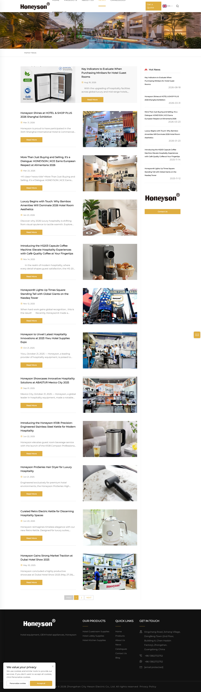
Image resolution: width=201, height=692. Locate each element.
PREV (69, 597)
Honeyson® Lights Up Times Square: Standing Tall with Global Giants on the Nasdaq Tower (45, 293)
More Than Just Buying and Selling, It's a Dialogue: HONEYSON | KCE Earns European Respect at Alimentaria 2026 (48, 161)
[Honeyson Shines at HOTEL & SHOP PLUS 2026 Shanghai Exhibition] (110, 129)
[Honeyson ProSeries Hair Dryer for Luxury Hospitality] (110, 483)
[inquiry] (197, 335)
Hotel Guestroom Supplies (96, 631)
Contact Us (59, 12)
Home (118, 631)
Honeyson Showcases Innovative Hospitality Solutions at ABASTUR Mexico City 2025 (48, 380)
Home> (27, 53)
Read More (92, 99)
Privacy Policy (148, 686)
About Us (120, 640)
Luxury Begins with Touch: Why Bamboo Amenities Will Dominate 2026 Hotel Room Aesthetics (47, 205)
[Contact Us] (162, 197)
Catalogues (121, 649)
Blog (117, 657)
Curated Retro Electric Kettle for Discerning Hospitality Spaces (47, 513)
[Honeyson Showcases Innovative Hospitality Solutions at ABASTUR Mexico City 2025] (110, 395)
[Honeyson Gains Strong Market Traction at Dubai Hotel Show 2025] (110, 572)
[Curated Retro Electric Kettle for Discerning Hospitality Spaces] (110, 527)
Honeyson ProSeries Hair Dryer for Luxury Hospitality (46, 469)
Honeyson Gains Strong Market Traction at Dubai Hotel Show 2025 (47, 557)
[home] (35, 6)
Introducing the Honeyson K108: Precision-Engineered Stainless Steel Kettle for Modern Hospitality (48, 426)
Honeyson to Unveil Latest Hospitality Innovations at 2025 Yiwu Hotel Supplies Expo (45, 338)
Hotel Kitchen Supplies (94, 640)
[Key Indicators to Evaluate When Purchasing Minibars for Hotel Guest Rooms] (48, 84)
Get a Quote (150, 6)
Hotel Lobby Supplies (93, 636)
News (33, 53)
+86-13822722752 (153, 655)
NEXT (88, 597)
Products (120, 636)
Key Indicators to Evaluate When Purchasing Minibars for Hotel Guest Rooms (103, 72)
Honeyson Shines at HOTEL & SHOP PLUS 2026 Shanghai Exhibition (46, 114)
